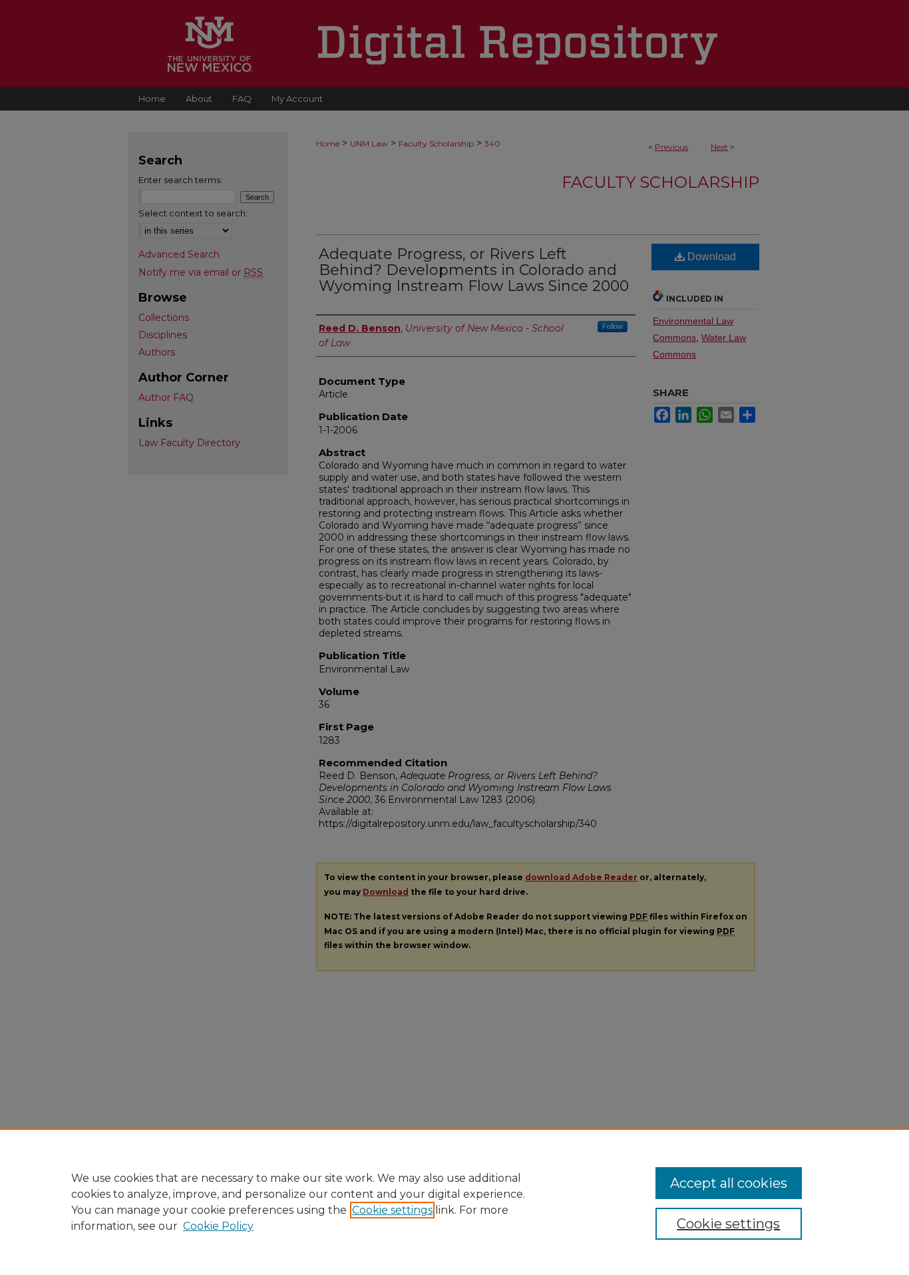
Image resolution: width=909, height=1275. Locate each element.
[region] (454, 1202)
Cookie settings (392, 1210)
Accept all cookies (728, 1183)
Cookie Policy (218, 1226)
